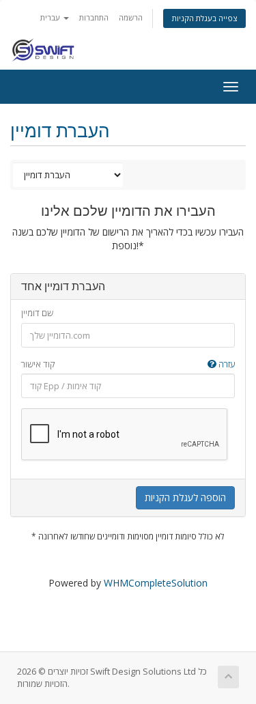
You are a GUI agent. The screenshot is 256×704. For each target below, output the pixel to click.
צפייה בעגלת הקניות (204, 18)
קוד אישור (128, 364)
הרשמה (131, 17)
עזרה (225, 364)
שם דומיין (37, 313)
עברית (51, 17)
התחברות (94, 17)
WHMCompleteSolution (156, 582)
